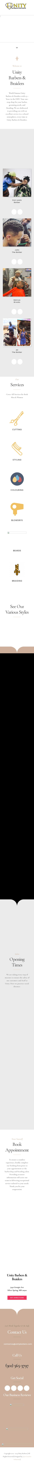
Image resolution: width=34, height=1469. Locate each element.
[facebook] (7, 1388)
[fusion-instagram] (14, 212)
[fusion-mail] (19, 212)
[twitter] (14, 1388)
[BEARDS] (17, 533)
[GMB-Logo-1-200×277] (17, 1405)
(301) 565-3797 (17, 1365)
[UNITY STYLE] (17, 442)
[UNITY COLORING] (17, 472)
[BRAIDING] (17, 563)
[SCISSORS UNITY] (17, 411)
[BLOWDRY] (17, 502)
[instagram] (20, 1388)
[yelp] (26, 1388)
